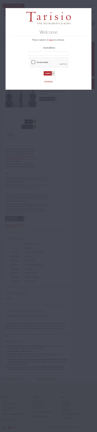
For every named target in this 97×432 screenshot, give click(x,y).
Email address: (49, 47)
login (51, 39)
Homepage (48, 81)
